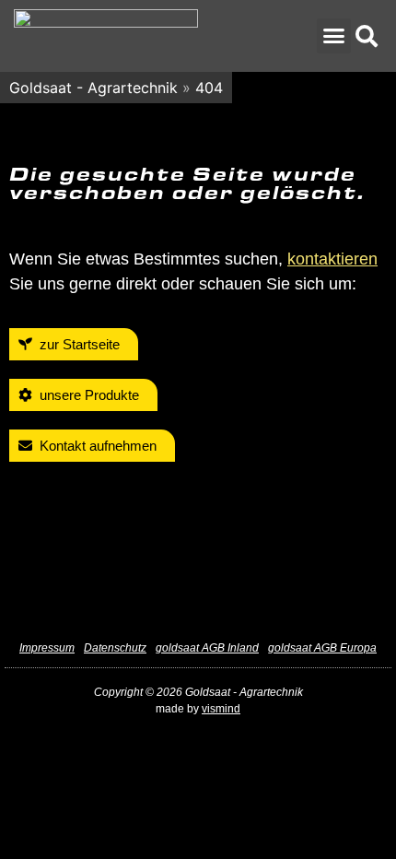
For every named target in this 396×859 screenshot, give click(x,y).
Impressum (47, 647)
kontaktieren (332, 259)
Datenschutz (115, 647)
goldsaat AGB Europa (322, 647)
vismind (221, 708)
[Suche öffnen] (366, 36)
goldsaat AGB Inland (207, 647)
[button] (334, 35)
